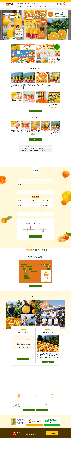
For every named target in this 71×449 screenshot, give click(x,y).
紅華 (48, 266)
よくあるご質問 (42, 410)
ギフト (18, 182)
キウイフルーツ (48, 269)
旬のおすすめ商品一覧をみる (35, 111)
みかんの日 (19, 184)
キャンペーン (50, 182)
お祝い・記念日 (33, 213)
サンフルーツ (29, 266)
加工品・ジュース (35, 200)
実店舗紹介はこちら (52, 433)
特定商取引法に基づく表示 (50, 446)
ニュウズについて (23, 358)
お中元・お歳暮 (20, 213)
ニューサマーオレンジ (30, 269)
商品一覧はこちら (35, 139)
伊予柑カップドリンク (27, 182)
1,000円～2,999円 (21, 191)
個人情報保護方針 (57, 446)
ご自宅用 (45, 213)
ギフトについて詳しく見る (35, 236)
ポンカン (23, 266)
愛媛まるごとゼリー (40, 182)
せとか (25, 271)
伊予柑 (24, 264)
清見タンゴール (27, 278)
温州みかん (48, 264)
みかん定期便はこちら (35, 286)
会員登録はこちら (36, 3)
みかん (20, 200)
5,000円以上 (46, 191)
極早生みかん (44, 264)
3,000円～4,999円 (34, 191)
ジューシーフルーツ (34, 182)
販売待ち (46, 200)
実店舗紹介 (48, 362)
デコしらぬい (26, 275)
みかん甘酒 (46, 182)
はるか (25, 273)
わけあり (33, 205)
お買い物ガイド (28, 410)
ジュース (22, 182)
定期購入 (46, 205)
